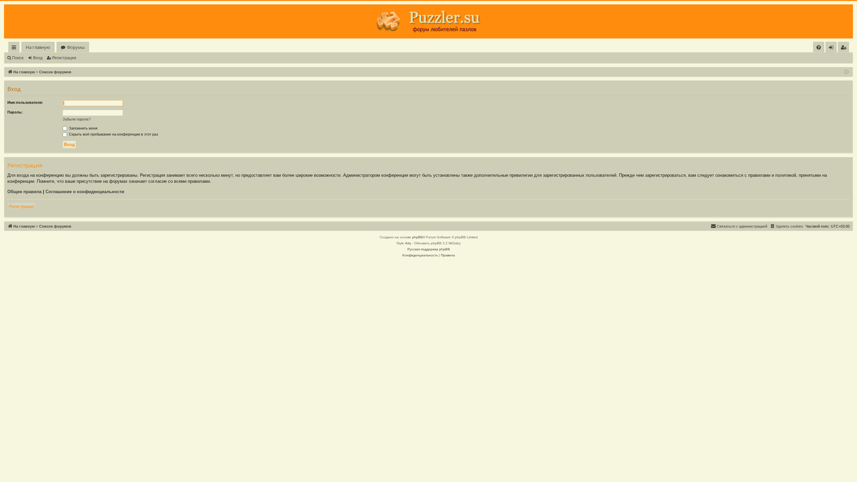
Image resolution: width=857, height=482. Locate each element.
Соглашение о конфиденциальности (85, 191)
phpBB (417, 237)
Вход (38, 58)
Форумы (76, 47)
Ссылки (15, 48)
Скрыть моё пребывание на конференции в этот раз (113, 134)
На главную (38, 47)
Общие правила (24, 191)
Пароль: (15, 112)
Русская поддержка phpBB (428, 249)
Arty (408, 243)
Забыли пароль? (77, 119)
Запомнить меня (82, 128)
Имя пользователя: (25, 102)
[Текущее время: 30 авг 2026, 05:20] (846, 72)
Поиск (17, 58)
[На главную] (428, 21)
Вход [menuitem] (832, 48)
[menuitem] (818, 47)
